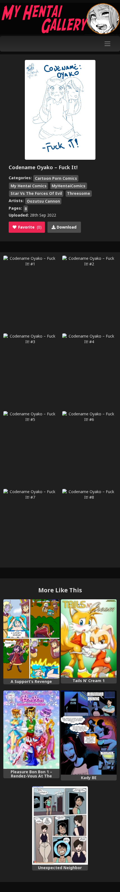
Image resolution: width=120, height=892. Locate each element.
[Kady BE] (89, 732)
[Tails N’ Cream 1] (89, 638)
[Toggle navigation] (107, 44)
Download (66, 227)
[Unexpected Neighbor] (60, 825)
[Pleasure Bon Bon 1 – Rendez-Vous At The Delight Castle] (31, 729)
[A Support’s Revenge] (31, 638)
